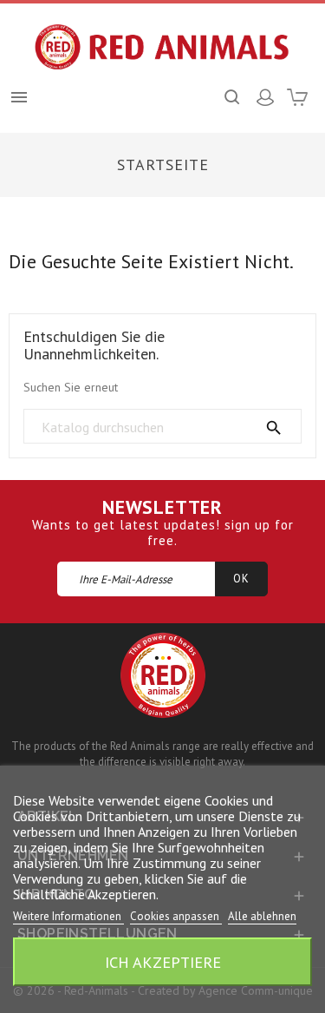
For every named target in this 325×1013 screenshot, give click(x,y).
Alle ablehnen (262, 916)
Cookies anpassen (176, 916)
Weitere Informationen (68, 916)
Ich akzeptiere (163, 961)
